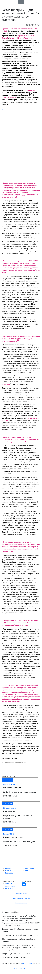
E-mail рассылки (21, 903)
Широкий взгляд (9, 784)
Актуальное (29, 868)
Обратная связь (21, 894)
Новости (8, 870)
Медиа (27, 870)
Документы (9, 888)
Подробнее (7, 780)
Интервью (9, 873)
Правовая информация (21, 898)
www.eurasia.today (27, 963)
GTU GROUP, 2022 (21, 968)
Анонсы (8, 868)
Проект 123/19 (8, 834)
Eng (21, 2)
